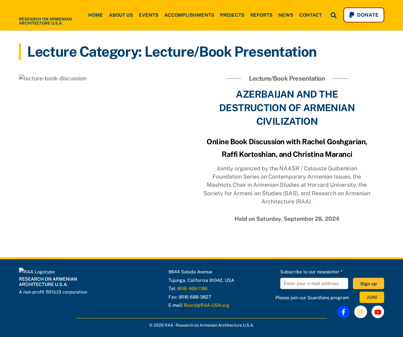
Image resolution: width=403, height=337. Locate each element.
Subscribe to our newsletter (311, 271)
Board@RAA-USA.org (206, 305)
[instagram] (361, 311)
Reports (261, 15)
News (285, 15)
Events (148, 15)
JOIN (372, 297)
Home (95, 15)
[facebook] (343, 311)
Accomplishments (189, 15)
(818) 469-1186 (192, 288)
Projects (232, 15)
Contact (310, 15)
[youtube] (378, 312)
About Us (121, 15)
